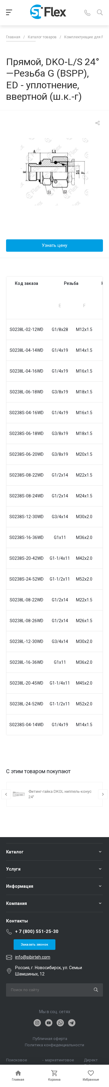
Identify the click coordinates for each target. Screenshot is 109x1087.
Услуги (13, 869)
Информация (19, 886)
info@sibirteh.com (32, 957)
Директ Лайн (91, 1060)
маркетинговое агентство (59, 1060)
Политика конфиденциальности (54, 1045)
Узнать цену (54, 245)
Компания (16, 903)
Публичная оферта (50, 1038)
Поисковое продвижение (18, 1060)
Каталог (15, 851)
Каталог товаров (42, 37)
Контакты (17, 921)
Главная (13, 37)
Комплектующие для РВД (86, 37)
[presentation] (6, 794)
